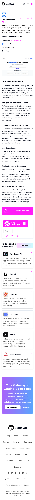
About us (26, 407)
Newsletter (17, 467)
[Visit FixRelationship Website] (23, 18)
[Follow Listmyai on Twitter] (12, 473)
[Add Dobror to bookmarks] (31, 333)
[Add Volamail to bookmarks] (31, 272)
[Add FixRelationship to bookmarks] (20, 18)
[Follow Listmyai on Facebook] (16, 473)
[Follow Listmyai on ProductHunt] (19, 473)
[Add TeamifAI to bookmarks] (31, 292)
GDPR (18, 479)
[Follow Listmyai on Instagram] (26, 473)
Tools (16, 436)
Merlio (17, 454)
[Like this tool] (3, 22)
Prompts (25, 436)
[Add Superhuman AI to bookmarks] (31, 252)
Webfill (8, 454)
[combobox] (8, 231)
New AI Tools (10, 448)
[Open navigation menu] (28, 4)
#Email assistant (16, 40)
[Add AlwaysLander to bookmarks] (31, 353)
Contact (26, 485)
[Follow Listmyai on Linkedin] (8, 473)
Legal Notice (7, 479)
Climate (26, 454)
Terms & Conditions (13, 485)
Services (6, 442)
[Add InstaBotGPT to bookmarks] (31, 312)
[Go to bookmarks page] (31, 4)
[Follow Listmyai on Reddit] (23, 473)
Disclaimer (28, 479)
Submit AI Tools (23, 461)
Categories (28, 442)
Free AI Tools (24, 448)
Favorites (16, 442)
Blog (8, 436)
